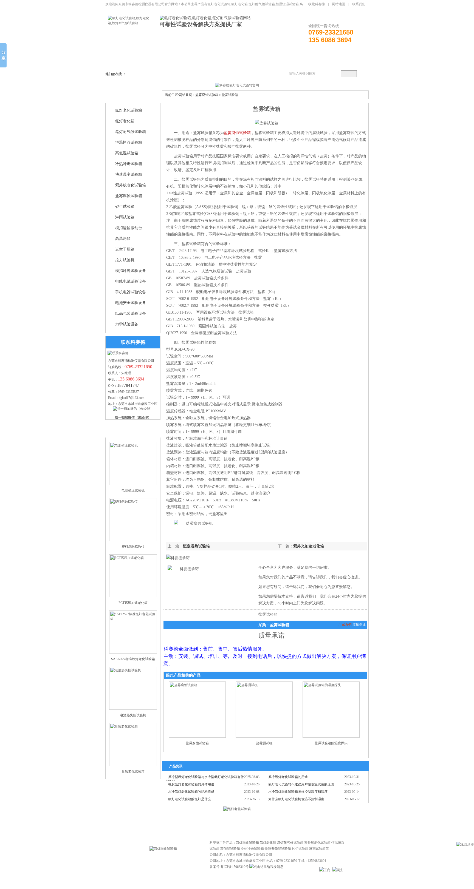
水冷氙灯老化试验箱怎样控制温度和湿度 (298, 792)
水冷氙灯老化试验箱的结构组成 (191, 792)
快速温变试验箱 (128, 174)
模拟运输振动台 (128, 228)
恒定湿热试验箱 (196, 546)
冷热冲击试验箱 (128, 164)
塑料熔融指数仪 (133, 547)
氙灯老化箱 (124, 121)
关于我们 (269, 824)
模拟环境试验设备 (130, 271)
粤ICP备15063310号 (234, 867)
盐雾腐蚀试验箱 (128, 196)
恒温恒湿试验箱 (128, 142)
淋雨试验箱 (124, 217)
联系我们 (358, 4)
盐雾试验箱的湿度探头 (331, 743)
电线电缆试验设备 (130, 281)
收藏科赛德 (316, 4)
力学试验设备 (126, 324)
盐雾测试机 (264, 743)
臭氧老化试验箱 (133, 771)
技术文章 (226, 824)
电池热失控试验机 (133, 715)
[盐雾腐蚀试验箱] (197, 709)
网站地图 (338, 4)
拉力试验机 (124, 260)
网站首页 (185, 95)
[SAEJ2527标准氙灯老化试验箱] (133, 632)
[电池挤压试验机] (133, 463)
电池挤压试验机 (133, 490)
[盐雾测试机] (264, 709)
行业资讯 (248, 824)
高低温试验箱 (126, 153)
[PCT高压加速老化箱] (133, 575)
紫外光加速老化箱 (308, 546)
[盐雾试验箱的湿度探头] (331, 709)
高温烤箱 (123, 239)
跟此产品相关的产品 (183, 675)
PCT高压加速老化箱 (133, 603)
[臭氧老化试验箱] (133, 744)
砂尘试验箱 (124, 207)
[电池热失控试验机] (133, 688)
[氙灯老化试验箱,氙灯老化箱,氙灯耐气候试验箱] (130, 23)
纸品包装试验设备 (130, 313)
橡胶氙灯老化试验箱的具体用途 (191, 784)
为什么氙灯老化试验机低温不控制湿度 (296, 799)
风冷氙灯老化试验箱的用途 (288, 777)
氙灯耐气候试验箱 (130, 132)
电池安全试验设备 (130, 303)
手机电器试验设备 (130, 292)
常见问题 (204, 824)
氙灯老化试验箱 (128, 110)
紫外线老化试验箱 (130, 185)
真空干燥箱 (124, 249)
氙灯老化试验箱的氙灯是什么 (189, 799)
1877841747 (128, 385)
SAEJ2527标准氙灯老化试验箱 (133, 659)
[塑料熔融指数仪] (133, 519)
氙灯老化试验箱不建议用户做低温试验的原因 (301, 784)
